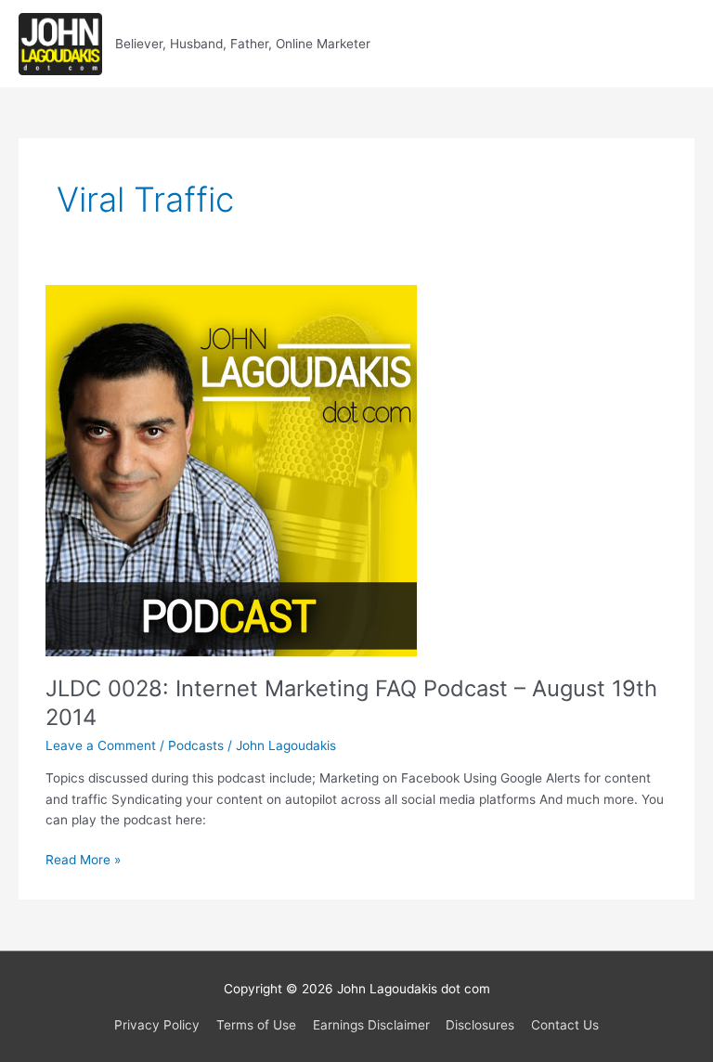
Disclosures (480, 1024)
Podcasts (196, 745)
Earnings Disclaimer (371, 1024)
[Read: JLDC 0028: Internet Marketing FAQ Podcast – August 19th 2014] (231, 469)
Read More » (83, 861)
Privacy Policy (157, 1024)
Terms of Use (256, 1024)
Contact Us (565, 1024)
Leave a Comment (100, 745)
